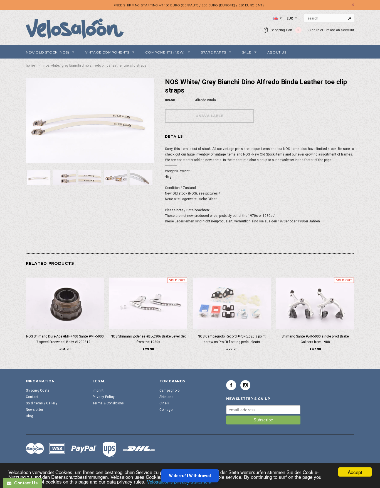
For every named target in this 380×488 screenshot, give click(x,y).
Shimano (166, 397)
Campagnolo (169, 390)
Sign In (314, 30)
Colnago (166, 410)
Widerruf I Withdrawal (190, 475)
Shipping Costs (38, 390)
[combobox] (329, 18)
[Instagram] (245, 385)
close (353, 4)
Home (30, 65)
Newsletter (34, 410)
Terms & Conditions (108, 403)
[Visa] (90, 449)
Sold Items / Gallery (41, 403)
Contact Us (24, 482)
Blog (29, 416)
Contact (32, 397)
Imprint (98, 390)
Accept (355, 471)
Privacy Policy (104, 397)
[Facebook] (231, 385)
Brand (170, 100)
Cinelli (164, 403)
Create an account (339, 30)
